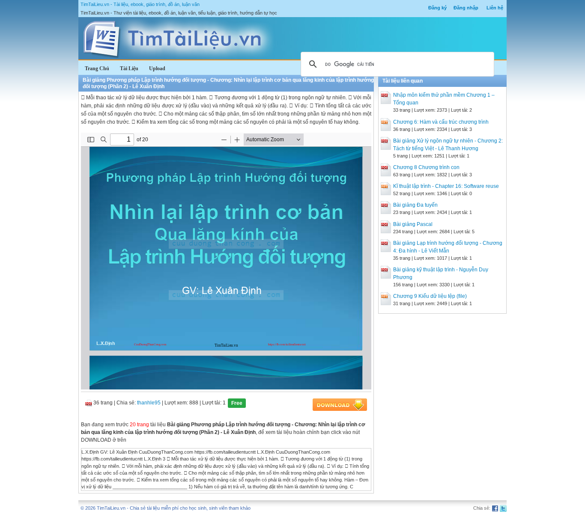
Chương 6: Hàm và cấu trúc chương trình (441, 122)
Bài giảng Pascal (413, 224)
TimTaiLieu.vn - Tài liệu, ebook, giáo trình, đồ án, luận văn (140, 4)
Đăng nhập (466, 7)
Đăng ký (437, 7)
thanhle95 (149, 403)
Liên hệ (495, 7)
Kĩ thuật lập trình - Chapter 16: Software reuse (446, 186)
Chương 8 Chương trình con (426, 167)
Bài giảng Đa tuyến (415, 205)
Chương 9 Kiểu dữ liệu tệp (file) (430, 296)
